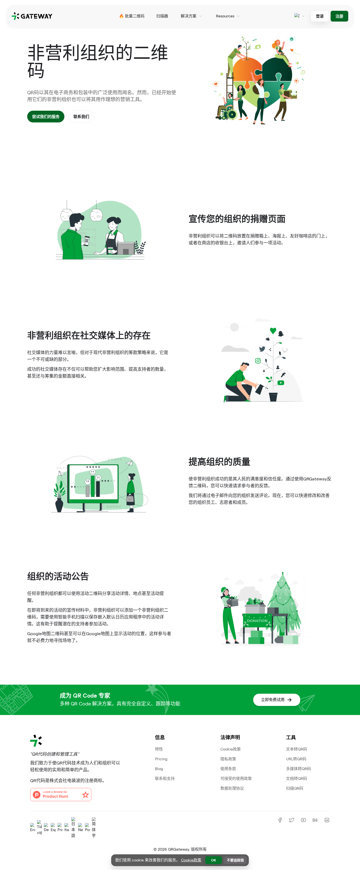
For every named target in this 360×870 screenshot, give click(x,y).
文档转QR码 (296, 778)
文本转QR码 (296, 749)
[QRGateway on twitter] (292, 820)
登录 (320, 16)
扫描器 (162, 16)
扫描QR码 (294, 788)
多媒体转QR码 (298, 769)
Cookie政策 (230, 749)
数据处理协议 (232, 788)
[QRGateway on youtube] (303, 820)
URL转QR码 (296, 759)
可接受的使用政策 (236, 778)
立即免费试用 (273, 700)
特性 (159, 749)
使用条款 (228, 769)
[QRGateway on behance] (315, 820)
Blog (159, 769)
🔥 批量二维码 (131, 16)
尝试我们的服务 (46, 116)
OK (213, 860)
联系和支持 (165, 778)
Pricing (161, 759)
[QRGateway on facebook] (280, 820)
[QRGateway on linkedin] (327, 820)
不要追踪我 (235, 860)
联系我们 (81, 116)
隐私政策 (228, 759)
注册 (339, 16)
